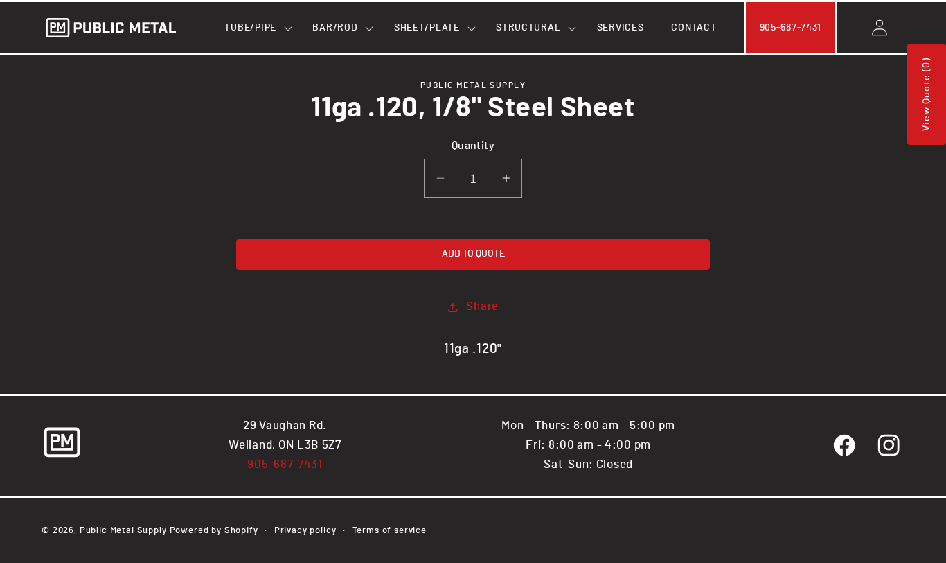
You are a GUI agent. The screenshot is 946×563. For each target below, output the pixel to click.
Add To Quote (473, 254)
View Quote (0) (926, 94)
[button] (254, 27)
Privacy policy (305, 530)
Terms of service (389, 530)
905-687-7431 (285, 464)
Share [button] (482, 306)
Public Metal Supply (123, 530)
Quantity (473, 146)
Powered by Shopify (214, 530)
